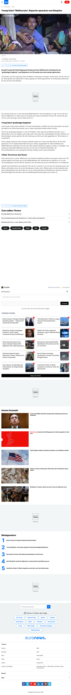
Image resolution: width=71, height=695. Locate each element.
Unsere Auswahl (9, 410)
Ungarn (43, 617)
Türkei (28, 228)
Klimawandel (51, 621)
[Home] (1, 6)
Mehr (2, 677)
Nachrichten (7, 6)
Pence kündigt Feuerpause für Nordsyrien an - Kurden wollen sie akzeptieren (23, 218)
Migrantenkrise (35, 630)
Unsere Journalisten (7, 666)
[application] (35, 34)
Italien (30, 621)
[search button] (48, 606)
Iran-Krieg (19, 617)
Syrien (5, 228)
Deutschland (19, 621)
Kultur (38, 659)
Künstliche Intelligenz (46, 626)
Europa (3, 648)
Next (2, 655)
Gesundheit (40, 655)
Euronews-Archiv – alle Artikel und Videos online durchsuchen (50, 667)
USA (36, 228)
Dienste (3, 673)
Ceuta (20, 626)
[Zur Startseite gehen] (6, 2)
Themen (3, 644)
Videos (3, 662)
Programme (40, 662)
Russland (40, 621)
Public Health (31, 626)
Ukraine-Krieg (31, 617)
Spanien (52, 617)
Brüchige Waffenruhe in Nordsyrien (11, 214)
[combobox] (35, 606)
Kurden (44, 228)
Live (67, 2)
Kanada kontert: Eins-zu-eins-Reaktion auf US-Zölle (16, 222)
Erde (38, 651)
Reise (2, 659)
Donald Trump (16, 228)
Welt (13, 6)
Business (3, 651)
